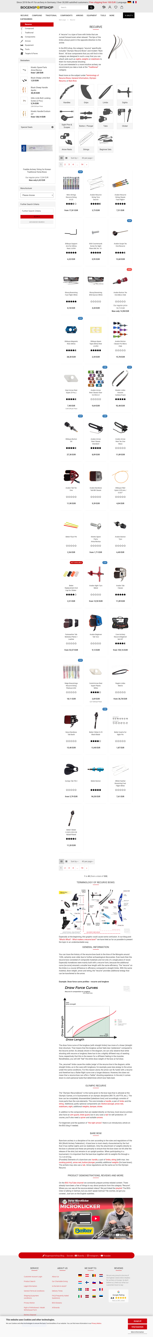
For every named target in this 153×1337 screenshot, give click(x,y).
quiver (83, 1117)
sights (78, 59)
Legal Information (30, 1286)
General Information (80, 78)
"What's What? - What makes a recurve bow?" (78, 939)
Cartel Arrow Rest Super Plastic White (95, 685)
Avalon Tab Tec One (71, 489)
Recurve (24, 15)
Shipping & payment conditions (31, 1297)
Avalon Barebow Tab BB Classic (96, 489)
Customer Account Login (33, 1277)
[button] (104, 7)
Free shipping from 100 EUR (102, 2)
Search (37, 217)
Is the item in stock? (59, 1286)
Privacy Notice (96, 1323)
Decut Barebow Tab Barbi (71, 733)
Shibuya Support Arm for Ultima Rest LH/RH (71, 246)
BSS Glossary (57, 1303)
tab (106, 1115)
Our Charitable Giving (60, 1281)
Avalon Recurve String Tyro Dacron (95, 197)
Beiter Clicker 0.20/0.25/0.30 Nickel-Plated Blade (71, 832)
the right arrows (94, 1123)
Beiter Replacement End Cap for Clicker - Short (71, 588)
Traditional (51, 15)
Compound (37, 15)
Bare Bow (72, 81)
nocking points (65, 1162)
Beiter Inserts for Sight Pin (120, 733)
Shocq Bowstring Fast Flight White (71, 294)
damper (93, 1106)
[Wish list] (116, 7)
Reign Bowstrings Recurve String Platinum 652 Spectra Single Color (71, 685)
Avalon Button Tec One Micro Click (120, 294)
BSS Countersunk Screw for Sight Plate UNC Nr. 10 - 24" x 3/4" (95, 246)
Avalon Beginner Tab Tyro (96, 635)
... (77, 164)
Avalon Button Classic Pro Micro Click (120, 343)
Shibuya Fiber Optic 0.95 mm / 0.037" (120, 490)
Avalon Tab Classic (120, 587)
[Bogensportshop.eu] (37, 7)
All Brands (56, 1308)
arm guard (74, 1115)
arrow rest (119, 1104)
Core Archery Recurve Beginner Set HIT (120, 636)
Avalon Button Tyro (120, 538)
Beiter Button (96, 781)
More (111, 15)
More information (137, 1332)
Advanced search (37, 222)
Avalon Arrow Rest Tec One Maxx (120, 441)
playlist (119, 1188)
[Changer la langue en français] (135, 2)
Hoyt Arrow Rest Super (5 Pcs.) (71, 391)
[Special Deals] (52, 127)
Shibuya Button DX (71, 440)
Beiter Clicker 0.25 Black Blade (95, 733)
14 (82, 164)
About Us (55, 1277)
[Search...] (91, 7)
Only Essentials (137, 1327)
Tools (103, 15)
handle (108, 1101)
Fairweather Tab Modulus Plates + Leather (71, 636)
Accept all (137, 1321)
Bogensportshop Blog (54, 1255)
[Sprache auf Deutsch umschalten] (129, 2)
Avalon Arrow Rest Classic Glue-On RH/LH (95, 392)
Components (66, 15)
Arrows (79, 15)
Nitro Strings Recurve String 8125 (71, 197)
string (61, 1104)
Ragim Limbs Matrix (120, 684)
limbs (122, 1101)
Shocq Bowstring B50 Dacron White (95, 294)
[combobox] (74, 158)
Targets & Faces (31, 53)
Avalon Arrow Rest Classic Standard (96, 441)
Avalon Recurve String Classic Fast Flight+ (120, 197)
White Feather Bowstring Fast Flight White (120, 783)
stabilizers (95, 59)
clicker (99, 1106)
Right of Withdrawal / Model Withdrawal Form (34, 1309)
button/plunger (88, 1162)
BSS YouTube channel (74, 1183)
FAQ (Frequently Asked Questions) (60, 1297)
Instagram (93, 1255)
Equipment (92, 15)
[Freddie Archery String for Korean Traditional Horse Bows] (36, 148)
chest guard (85, 1115)
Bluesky (80, 1255)
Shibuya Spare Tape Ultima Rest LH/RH (96, 343)
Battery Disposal (30, 1315)
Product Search (29, 1281)
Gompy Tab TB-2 (71, 781)
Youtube (107, 1255)
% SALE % (129, 15)
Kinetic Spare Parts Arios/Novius (96, 539)
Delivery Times (57, 1291)
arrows (100, 1117)
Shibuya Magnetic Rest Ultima (71, 342)
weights (85, 59)
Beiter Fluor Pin (71, 537)
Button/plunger (107, 1104)
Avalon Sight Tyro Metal (95, 587)
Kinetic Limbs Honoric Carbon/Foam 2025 (120, 392)
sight (70, 1106)
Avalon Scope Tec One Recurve (120, 245)
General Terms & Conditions (34, 1291)
